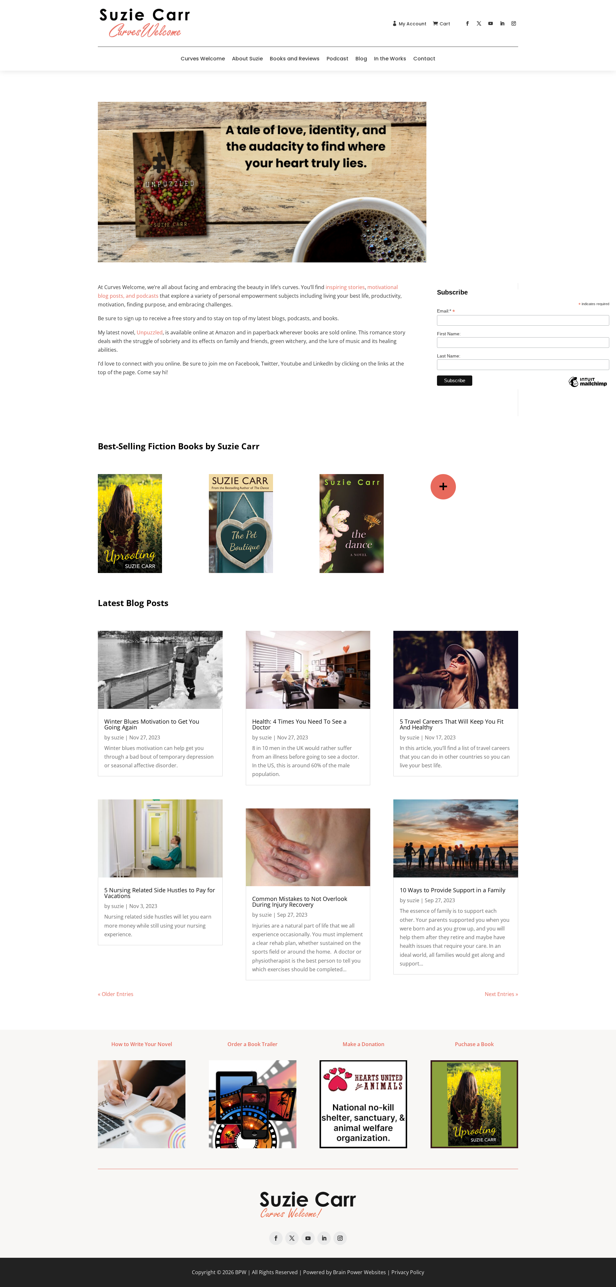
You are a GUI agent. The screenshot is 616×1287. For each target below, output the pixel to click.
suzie (117, 737)
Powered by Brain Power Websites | (347, 1272)
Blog (361, 58)
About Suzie (247, 58)
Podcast (337, 58)
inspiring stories (345, 287)
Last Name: (448, 355)
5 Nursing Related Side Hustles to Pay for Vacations (159, 893)
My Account (412, 24)
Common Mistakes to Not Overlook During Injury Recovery (299, 901)
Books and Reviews (295, 58)
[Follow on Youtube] (490, 23)
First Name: (449, 333)
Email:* (446, 311)
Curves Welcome (203, 58)
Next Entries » (501, 994)
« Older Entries (115, 994)
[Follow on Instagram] (513, 23)
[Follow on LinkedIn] (502, 23)
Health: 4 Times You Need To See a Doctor (299, 724)
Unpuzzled (150, 332)
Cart (445, 24)
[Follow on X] (479, 23)
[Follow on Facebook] (467, 23)
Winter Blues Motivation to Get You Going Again (151, 724)
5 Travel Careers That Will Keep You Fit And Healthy (451, 724)
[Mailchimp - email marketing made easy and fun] (587, 386)
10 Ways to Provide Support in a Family (452, 890)
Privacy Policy (407, 1272)
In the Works (390, 58)
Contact (424, 58)
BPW (240, 1272)
